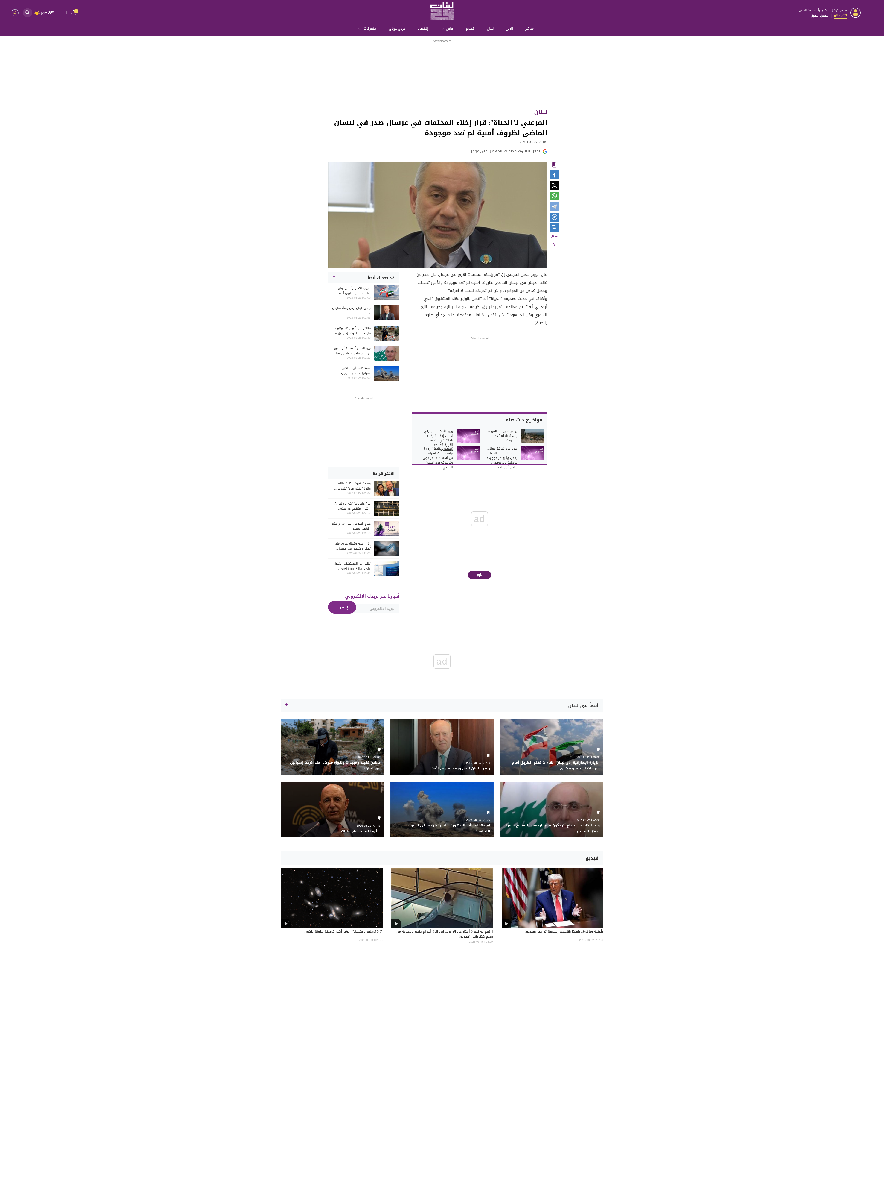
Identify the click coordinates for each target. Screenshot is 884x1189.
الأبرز (509, 28)
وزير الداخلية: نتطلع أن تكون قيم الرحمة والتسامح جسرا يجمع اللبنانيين (352, 351)
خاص (449, 28)
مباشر (529, 28)
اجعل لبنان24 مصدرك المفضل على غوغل (504, 151)
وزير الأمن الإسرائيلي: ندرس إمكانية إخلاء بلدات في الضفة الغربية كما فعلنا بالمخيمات (438, 440)
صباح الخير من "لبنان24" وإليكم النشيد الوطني (351, 526)
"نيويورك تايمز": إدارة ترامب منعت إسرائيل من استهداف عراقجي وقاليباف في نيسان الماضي (438, 458)
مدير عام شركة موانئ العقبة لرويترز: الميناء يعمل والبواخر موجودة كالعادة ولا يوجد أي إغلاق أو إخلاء (501, 458)
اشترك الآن (840, 15)
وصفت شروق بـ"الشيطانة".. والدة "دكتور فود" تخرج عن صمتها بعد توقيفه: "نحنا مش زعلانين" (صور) (351, 486)
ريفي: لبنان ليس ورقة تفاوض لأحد (351, 310)
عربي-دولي (397, 28)
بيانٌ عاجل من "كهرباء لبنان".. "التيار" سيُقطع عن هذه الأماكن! (352, 506)
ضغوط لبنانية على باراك (361, 831)
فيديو (470, 28)
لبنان (490, 28)
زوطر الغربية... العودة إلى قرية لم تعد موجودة (502, 436)
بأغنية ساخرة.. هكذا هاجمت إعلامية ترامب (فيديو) (564, 932)
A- (554, 245)
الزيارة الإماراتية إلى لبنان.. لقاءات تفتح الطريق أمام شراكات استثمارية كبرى (354, 290)
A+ (554, 236)
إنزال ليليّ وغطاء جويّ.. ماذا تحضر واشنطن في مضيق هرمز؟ (352, 546)
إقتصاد (423, 28)
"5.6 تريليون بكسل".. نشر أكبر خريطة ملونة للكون (343, 932)
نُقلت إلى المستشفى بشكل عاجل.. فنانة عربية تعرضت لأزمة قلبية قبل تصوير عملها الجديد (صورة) (352, 566)
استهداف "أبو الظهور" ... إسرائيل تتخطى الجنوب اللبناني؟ (354, 371)
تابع (480, 575)
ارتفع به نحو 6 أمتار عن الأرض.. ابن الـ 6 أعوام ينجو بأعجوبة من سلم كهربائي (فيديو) (444, 934)
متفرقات (370, 28)
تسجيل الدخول (819, 15)
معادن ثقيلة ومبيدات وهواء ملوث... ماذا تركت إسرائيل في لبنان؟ (351, 331)
